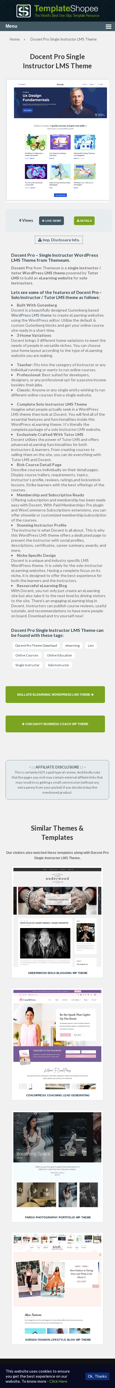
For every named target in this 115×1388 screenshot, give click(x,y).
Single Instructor (27, 665)
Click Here (58, 1381)
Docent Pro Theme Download (36, 645)
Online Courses (27, 655)
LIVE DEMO (53, 220)
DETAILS (85, 220)
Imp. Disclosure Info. (61, 239)
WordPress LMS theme (31, 315)
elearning (72, 645)
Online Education (59, 655)
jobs (38, 384)
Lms (91, 645)
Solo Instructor (58, 665)
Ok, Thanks (97, 1376)
